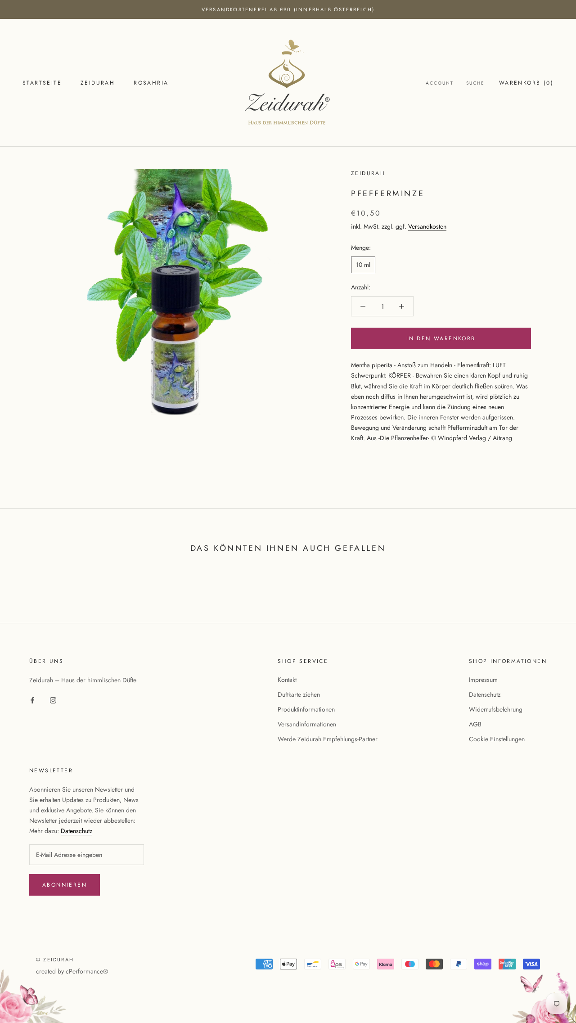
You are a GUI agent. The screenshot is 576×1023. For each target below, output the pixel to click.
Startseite (42, 83)
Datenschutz (484, 694)
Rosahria (151, 83)
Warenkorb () (526, 83)
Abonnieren (64, 885)
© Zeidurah (55, 959)
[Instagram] (53, 699)
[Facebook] (32, 699)
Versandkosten (427, 226)
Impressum (483, 679)
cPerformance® (87, 971)
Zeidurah (98, 83)
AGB (475, 724)
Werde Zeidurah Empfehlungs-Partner (328, 739)
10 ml (363, 264)
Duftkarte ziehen (299, 694)
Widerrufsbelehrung (495, 709)
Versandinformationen (307, 724)
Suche (475, 83)
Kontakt (287, 679)
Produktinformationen (306, 709)
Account (440, 83)
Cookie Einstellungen (497, 739)
